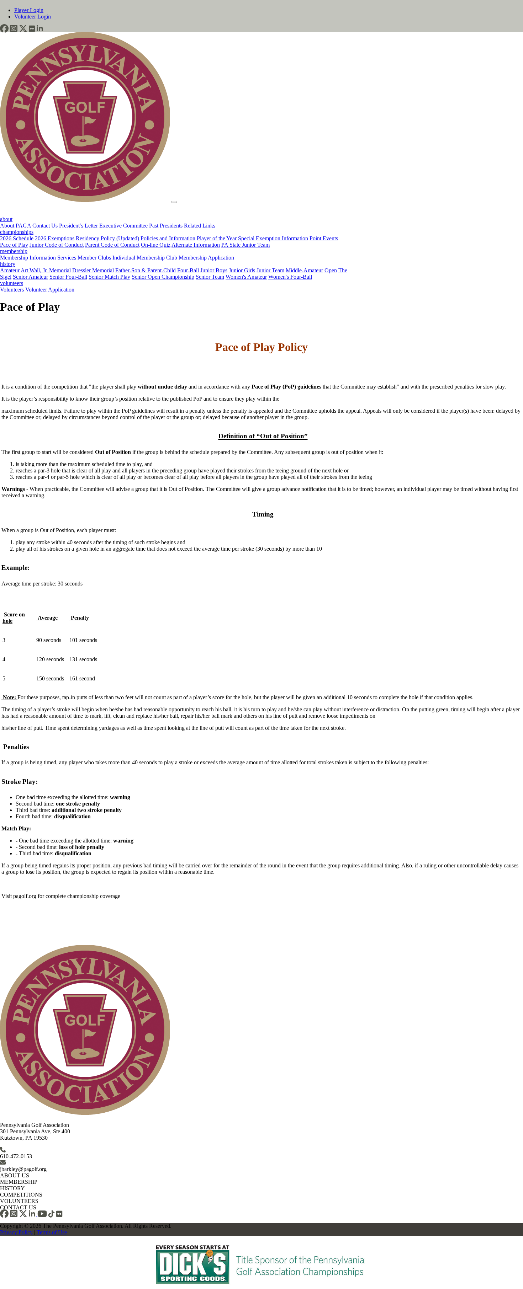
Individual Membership (138, 258)
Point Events (324, 238)
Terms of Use (52, 1232)
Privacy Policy (16, 1232)
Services (66, 258)
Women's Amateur (246, 277)
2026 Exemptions (54, 238)
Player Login (28, 10)
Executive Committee (123, 226)
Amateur (10, 270)
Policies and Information (168, 238)
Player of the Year (217, 238)
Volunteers (12, 290)
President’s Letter (78, 226)
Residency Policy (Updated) (107, 238)
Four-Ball (188, 270)
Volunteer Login (32, 17)
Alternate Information (195, 245)
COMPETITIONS (21, 1195)
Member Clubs (94, 258)
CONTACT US (18, 1207)
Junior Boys (213, 270)
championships (16, 232)
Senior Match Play (109, 277)
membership (13, 251)
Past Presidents (166, 226)
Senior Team (210, 277)
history (7, 264)
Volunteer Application (49, 290)
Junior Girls (242, 270)
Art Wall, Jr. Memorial (46, 270)
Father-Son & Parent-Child (145, 270)
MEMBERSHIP (18, 1182)
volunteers (11, 283)
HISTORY (12, 1188)
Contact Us (45, 226)
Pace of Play (14, 245)
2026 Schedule (16, 238)
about (6, 219)
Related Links (199, 226)
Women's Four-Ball (290, 277)
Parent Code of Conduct (112, 245)
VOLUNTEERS (19, 1201)
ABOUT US (14, 1175)
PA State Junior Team (245, 245)
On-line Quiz (155, 245)
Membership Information (28, 258)
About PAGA (15, 226)
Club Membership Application (200, 258)
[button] (4, 29)
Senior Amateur (30, 277)
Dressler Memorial (93, 270)
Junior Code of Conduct (57, 245)
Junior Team (270, 270)
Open (330, 270)
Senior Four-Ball (68, 277)
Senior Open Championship (163, 277)
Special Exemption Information (273, 238)
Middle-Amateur (304, 270)
